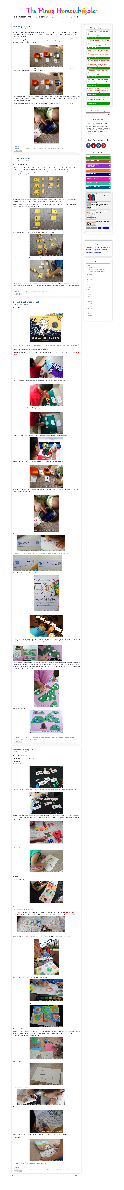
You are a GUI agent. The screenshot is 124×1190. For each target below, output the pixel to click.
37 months (34, 148)
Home (46, 1176)
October (90, 274)
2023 (88, 289)
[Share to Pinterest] (21, 151)
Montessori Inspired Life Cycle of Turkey (97, 269)
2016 (88, 306)
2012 (88, 315)
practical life (26, 739)
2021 (88, 294)
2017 (88, 303)
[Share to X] (18, 151)
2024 (88, 287)
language (68, 737)
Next (103, 228)
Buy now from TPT (92, 37)
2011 (88, 318)
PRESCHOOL (32, 17)
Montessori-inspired (52, 148)
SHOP (66, 17)
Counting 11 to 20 (21, 158)
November (91, 267)
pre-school (60, 148)
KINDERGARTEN (44, 17)
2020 (88, 296)
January (90, 284)
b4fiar (53, 737)
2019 (88, 299)
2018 (88, 301)
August (90, 279)
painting (62, 1169)
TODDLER (22, 17)
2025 (88, 265)
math (46, 148)
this (47, 167)
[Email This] (14, 151)
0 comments (16, 146)
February (91, 281)
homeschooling (40, 148)
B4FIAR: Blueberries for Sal (26, 301)
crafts (57, 737)
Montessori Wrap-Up (23, 749)
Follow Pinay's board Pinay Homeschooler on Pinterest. (98, 237)
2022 (88, 291)
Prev (91, 228)
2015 (88, 308)
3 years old (28, 148)
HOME (15, 17)
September (91, 277)
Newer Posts (15, 1176)
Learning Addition (22, 26)
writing (36, 739)
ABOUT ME (74, 17)
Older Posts (78, 1176)
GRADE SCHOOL (57, 17)
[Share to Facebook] (19, 151)
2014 (88, 310)
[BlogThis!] (16, 151)
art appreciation (40, 737)
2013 (88, 313)
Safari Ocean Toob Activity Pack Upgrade (97, 271)
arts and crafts (48, 737)
